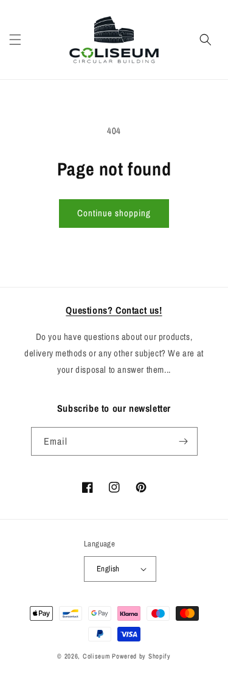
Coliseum (97, 656)
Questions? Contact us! (114, 310)
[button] (15, 39)
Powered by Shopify (141, 656)
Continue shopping (114, 213)
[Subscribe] (183, 441)
